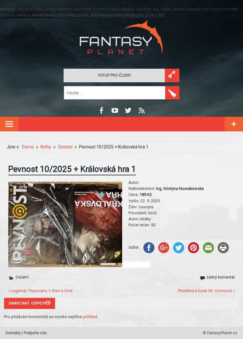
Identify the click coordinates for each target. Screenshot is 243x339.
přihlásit (90, 316)
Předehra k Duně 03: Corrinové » (206, 290)
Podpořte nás (35, 333)
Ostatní (22, 277)
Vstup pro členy (114, 75)
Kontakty (13, 333)
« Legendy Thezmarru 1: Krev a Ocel (40, 290)
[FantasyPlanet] (121, 59)
